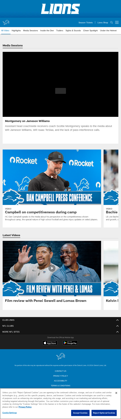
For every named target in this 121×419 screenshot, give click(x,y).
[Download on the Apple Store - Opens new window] (49, 343)
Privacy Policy (60, 376)
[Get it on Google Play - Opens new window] (70, 344)
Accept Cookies (80, 413)
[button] (60, 91)
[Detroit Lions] (60, 356)
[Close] (116, 393)
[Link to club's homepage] (5, 21)
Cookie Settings (9, 413)
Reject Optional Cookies (104, 413)
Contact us (60, 371)
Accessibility (60, 381)
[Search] (111, 22)
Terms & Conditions (60, 385)
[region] (60, 403)
